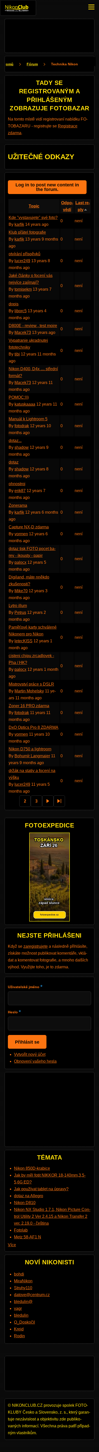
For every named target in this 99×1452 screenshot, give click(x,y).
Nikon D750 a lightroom (30, 749)
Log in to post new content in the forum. (47, 187)
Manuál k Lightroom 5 (28, 419)
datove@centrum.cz (32, 1295)
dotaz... (15, 440)
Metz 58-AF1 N (27, 1237)
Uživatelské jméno (23, 987)
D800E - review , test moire (33, 325)
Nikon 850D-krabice (32, 1168)
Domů (8, 64)
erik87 (20, 490)
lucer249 (22, 261)
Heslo (13, 1012)
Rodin (19, 1336)
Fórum (32, 64)
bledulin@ (23, 1301)
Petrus (20, 612)
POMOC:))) (19, 397)
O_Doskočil (24, 1322)
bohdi (19, 1274)
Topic (34, 206)
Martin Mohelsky (29, 691)
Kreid (19, 1329)
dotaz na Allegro (28, 1196)
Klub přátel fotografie (27, 232)
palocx (20, 562)
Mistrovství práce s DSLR (31, 684)
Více (12, 1245)
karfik (19, 224)
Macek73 (22, 332)
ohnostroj (17, 484)
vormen (21, 534)
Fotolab (21, 1230)
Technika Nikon (64, 64)
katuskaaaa (24, 404)
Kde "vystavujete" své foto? (33, 217)
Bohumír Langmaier (32, 756)
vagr (18, 1308)
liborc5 (20, 311)
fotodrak (21, 426)
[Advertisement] (49, 35)
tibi (17, 354)
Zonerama (18, 505)
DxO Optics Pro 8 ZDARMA (33, 727)
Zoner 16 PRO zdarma (29, 706)
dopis (14, 304)
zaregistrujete (35, 946)
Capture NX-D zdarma (29, 527)
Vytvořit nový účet (29, 1054)
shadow (21, 447)
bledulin (21, 1315)
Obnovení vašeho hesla (35, 1061)
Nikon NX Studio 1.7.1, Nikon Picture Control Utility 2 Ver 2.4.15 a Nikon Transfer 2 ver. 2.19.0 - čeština (52, 1216)
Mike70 (21, 591)
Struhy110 (23, 1288)
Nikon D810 (25, 1203)
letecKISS (23, 641)
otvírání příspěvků (24, 254)
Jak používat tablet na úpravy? (41, 1189)
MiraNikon (23, 1281)
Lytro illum (18, 605)
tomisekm (23, 289)
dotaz (14, 462)
